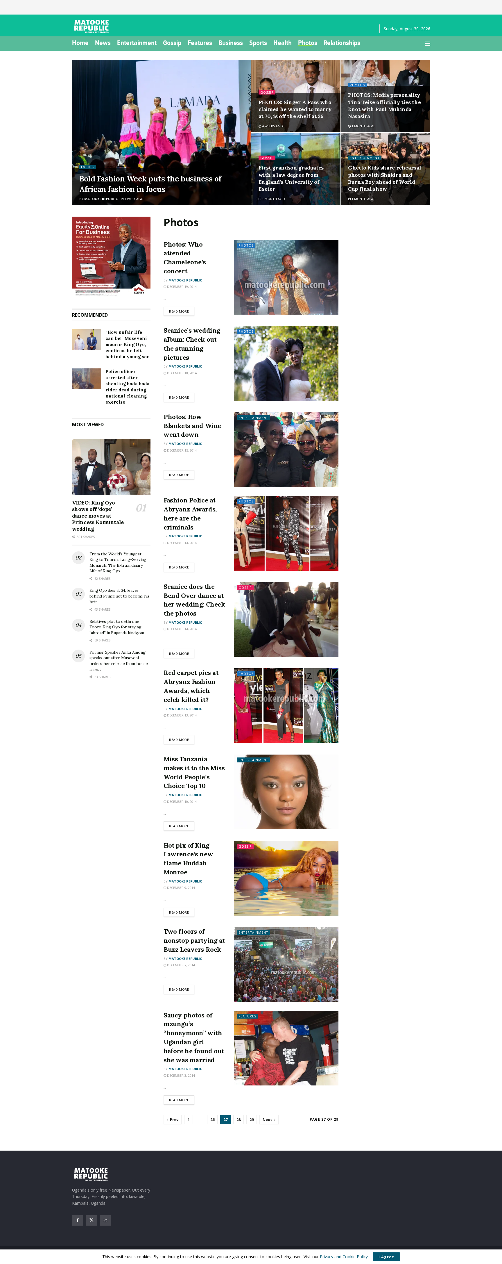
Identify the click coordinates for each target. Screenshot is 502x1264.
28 (238, 1119)
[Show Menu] (427, 44)
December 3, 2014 (180, 1075)
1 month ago (362, 126)
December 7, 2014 (180, 965)
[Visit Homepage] (92, 26)
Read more (181, 311)
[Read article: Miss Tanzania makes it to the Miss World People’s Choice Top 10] (286, 792)
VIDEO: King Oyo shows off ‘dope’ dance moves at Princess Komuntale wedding (98, 515)
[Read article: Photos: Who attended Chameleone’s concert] (286, 277)
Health (282, 43)
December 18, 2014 (181, 373)
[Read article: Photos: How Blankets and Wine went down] (286, 449)
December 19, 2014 (181, 286)
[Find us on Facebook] (77, 1220)
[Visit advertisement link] (111, 257)
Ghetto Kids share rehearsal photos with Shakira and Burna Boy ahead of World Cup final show (384, 178)
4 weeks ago (272, 126)
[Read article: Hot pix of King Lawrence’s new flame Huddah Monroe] (286, 878)
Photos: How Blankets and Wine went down (192, 426)
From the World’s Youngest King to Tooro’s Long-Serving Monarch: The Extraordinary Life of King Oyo (117, 562)
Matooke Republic (101, 199)
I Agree (386, 1256)
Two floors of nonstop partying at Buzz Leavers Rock (194, 940)
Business (230, 43)
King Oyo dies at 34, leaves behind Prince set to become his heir (119, 596)
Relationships (342, 43)
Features (200, 43)
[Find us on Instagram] (105, 1220)
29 (252, 1119)
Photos (307, 43)
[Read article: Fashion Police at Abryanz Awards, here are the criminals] (286, 533)
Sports (258, 43)
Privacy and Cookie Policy (344, 1256)
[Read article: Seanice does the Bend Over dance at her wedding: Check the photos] (286, 619)
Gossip (172, 43)
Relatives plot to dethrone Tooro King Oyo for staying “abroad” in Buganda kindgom (116, 627)
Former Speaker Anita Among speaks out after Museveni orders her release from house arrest (118, 661)
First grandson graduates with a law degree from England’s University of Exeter (291, 178)
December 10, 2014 (181, 801)
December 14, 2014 (181, 543)
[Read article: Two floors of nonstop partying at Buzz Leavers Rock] (286, 964)
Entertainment (137, 43)
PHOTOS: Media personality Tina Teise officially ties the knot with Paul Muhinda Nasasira (384, 106)
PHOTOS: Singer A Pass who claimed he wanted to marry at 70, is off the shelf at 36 (295, 109)
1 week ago (133, 199)
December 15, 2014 (181, 450)
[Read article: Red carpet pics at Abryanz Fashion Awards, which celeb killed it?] (286, 705)
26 (212, 1119)
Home (80, 43)
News (103, 43)
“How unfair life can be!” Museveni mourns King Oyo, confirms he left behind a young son (127, 344)
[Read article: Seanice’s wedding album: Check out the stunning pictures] (286, 363)
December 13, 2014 (181, 715)
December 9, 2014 (180, 887)
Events (87, 167)
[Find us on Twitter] (91, 1220)
